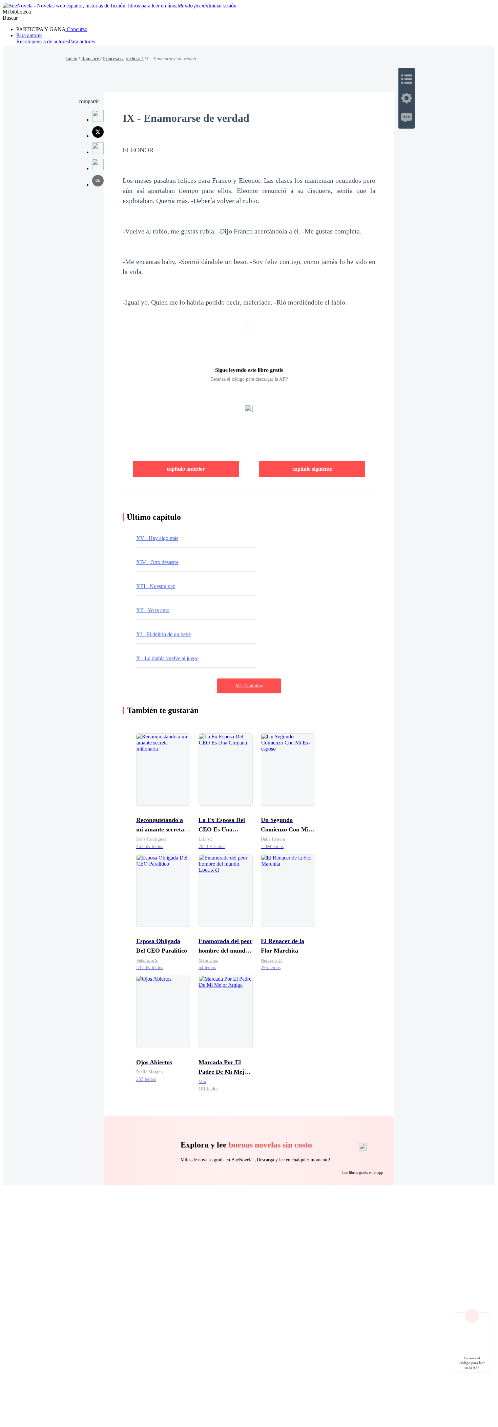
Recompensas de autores (42, 41)
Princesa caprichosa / (123, 58)
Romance (90, 58)
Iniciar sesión (222, 5)
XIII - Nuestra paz (155, 586)
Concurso (76, 29)
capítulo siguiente (312, 469)
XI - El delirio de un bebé (163, 634)
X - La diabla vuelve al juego (167, 658)
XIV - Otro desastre (157, 562)
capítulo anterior (186, 469)
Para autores (29, 35)
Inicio (71, 58)
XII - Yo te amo (152, 610)
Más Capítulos (249, 685)
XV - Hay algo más (157, 538)
